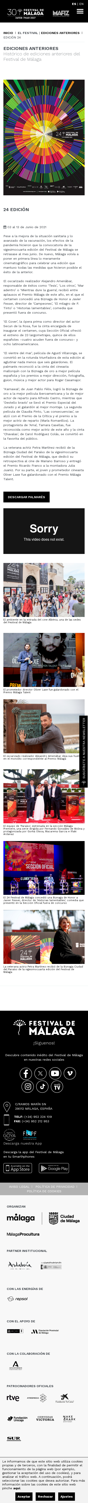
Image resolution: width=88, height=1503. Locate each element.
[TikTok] (42, 1086)
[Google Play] (54, 1168)
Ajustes (66, 1496)
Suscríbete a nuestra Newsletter (84, 748)
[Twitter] (40, 1073)
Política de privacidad (54, 1186)
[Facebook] (26, 1074)
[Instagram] (27, 1086)
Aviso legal (19, 1186)
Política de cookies (44, 1191)
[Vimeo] (70, 1073)
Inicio (8, 33)
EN (81, 3)
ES (74, 3)
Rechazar (45, 1496)
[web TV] (57, 1086)
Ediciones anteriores (60, 33)
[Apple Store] (17, 1168)
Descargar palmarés (26, 497)
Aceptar (24, 1496)
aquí (16, 1488)
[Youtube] (55, 1073)
